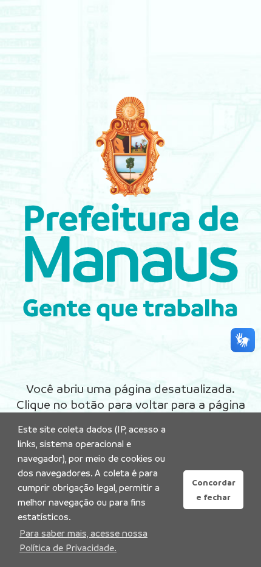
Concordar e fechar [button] (214, 490)
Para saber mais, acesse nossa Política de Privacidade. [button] (83, 540)
